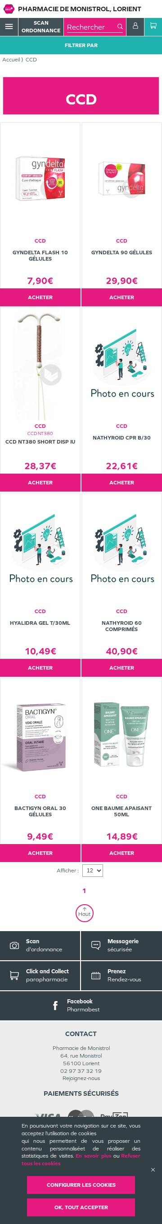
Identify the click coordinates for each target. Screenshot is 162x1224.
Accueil (11, 60)
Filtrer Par (81, 45)
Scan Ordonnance (41, 27)
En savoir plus (93, 1156)
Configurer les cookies (81, 1185)
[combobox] (92, 27)
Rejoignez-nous (81, 1078)
